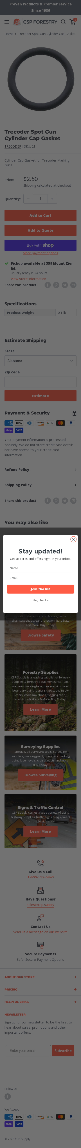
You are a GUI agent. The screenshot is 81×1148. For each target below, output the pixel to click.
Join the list (40, 589)
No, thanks (40, 600)
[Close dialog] (73, 539)
